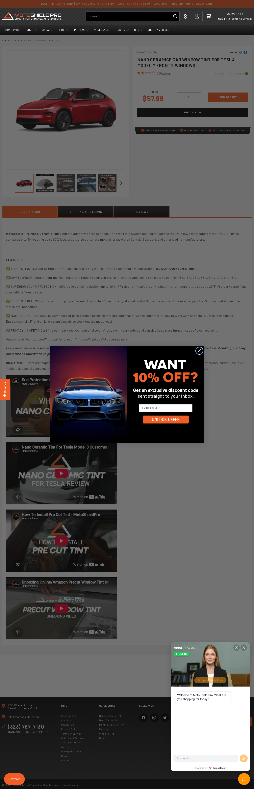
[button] (208, 16)
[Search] (175, 16)
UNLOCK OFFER (166, 419)
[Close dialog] (199, 350)
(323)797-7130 (235, 13)
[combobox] (132, 16)
